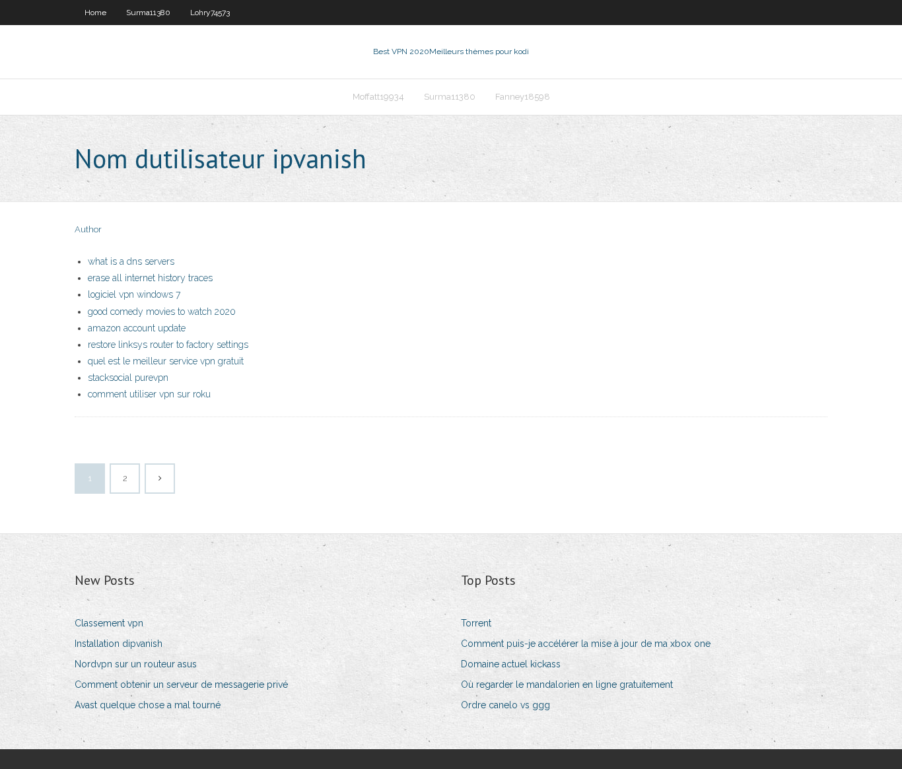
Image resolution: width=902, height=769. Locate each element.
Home (95, 12)
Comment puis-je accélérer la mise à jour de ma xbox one (586, 643)
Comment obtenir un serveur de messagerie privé (181, 684)
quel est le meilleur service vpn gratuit (166, 361)
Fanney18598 (522, 97)
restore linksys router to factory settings (168, 344)
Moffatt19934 (378, 97)
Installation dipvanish (118, 643)
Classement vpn (109, 623)
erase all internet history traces (150, 278)
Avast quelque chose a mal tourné (148, 705)
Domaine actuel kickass (511, 664)
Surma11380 (148, 12)
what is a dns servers (131, 261)
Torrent (476, 623)
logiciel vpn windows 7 (134, 294)
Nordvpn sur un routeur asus (136, 664)
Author (88, 229)
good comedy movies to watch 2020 (162, 311)
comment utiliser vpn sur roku (149, 394)
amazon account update (137, 328)
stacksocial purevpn (128, 377)
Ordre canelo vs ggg (505, 705)
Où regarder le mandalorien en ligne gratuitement (567, 684)
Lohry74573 (210, 12)
